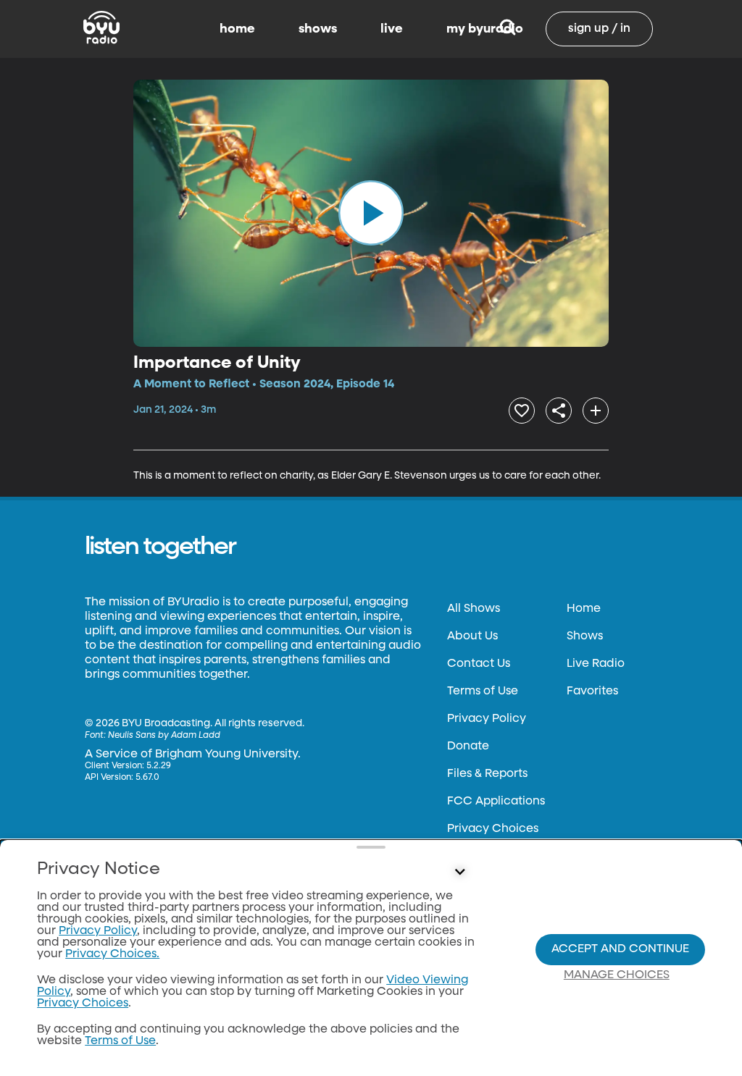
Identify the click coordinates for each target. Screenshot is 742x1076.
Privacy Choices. (112, 954)
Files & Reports (487, 774)
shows (318, 28)
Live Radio (596, 664)
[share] (559, 411)
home (237, 28)
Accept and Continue (620, 949)
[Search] (507, 29)
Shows (585, 636)
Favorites (592, 691)
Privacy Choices (492, 829)
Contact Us (478, 664)
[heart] (522, 411)
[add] (596, 411)
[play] (371, 212)
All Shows (473, 609)
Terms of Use (482, 691)
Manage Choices (617, 975)
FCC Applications (496, 801)
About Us (472, 636)
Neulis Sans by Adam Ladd (164, 735)
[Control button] (459, 872)
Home (584, 609)
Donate (468, 746)
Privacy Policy (486, 719)
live (391, 28)
